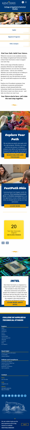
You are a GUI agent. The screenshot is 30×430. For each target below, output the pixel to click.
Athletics (3, 334)
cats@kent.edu (4, 384)
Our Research (4, 344)
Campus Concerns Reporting (7, 363)
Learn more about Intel (15, 303)
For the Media (4, 354)
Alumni (3, 333)
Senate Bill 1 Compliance (6, 366)
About (2, 328)
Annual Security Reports (6, 361)
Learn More (15, 206)
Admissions (3, 331)
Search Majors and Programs (15, 156)
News (2, 342)
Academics (3, 330)
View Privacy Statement (7, 427)
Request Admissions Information (8, 353)
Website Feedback (5, 356)
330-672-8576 (4, 379)
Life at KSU (3, 339)
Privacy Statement (5, 365)
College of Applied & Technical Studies (15, 8)
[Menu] (26, 2)
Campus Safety (4, 336)
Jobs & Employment (5, 338)
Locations (3, 341)
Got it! (25, 424)
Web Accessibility (5, 368)
